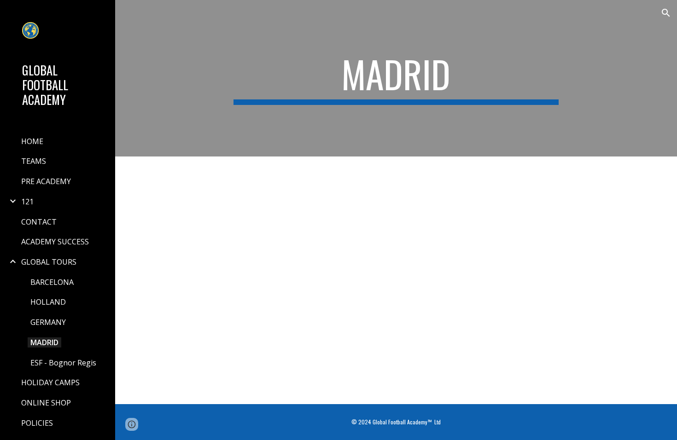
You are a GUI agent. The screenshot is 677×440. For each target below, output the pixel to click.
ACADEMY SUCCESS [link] (55, 242)
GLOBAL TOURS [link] (48, 262)
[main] (396, 78)
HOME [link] (32, 141)
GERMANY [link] (48, 322)
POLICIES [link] (37, 423)
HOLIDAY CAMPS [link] (50, 382)
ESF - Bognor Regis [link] (63, 363)
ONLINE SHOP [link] (46, 403)
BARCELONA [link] (52, 282)
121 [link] (27, 202)
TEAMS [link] (33, 161)
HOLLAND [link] (48, 302)
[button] (666, 13)
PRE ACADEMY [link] (46, 181)
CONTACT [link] (39, 222)
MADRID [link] (44, 342)
